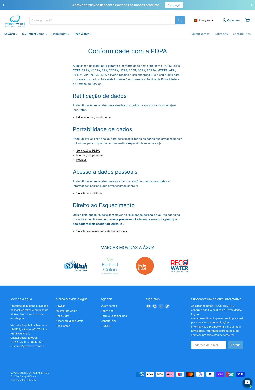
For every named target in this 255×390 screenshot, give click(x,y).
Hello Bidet (59, 34)
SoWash (9, 34)
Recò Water (81, 34)
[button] (203, 20)
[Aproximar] (180, 20)
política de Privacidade (226, 310)
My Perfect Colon (33, 34)
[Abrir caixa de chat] (247, 383)
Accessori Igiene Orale (69, 321)
